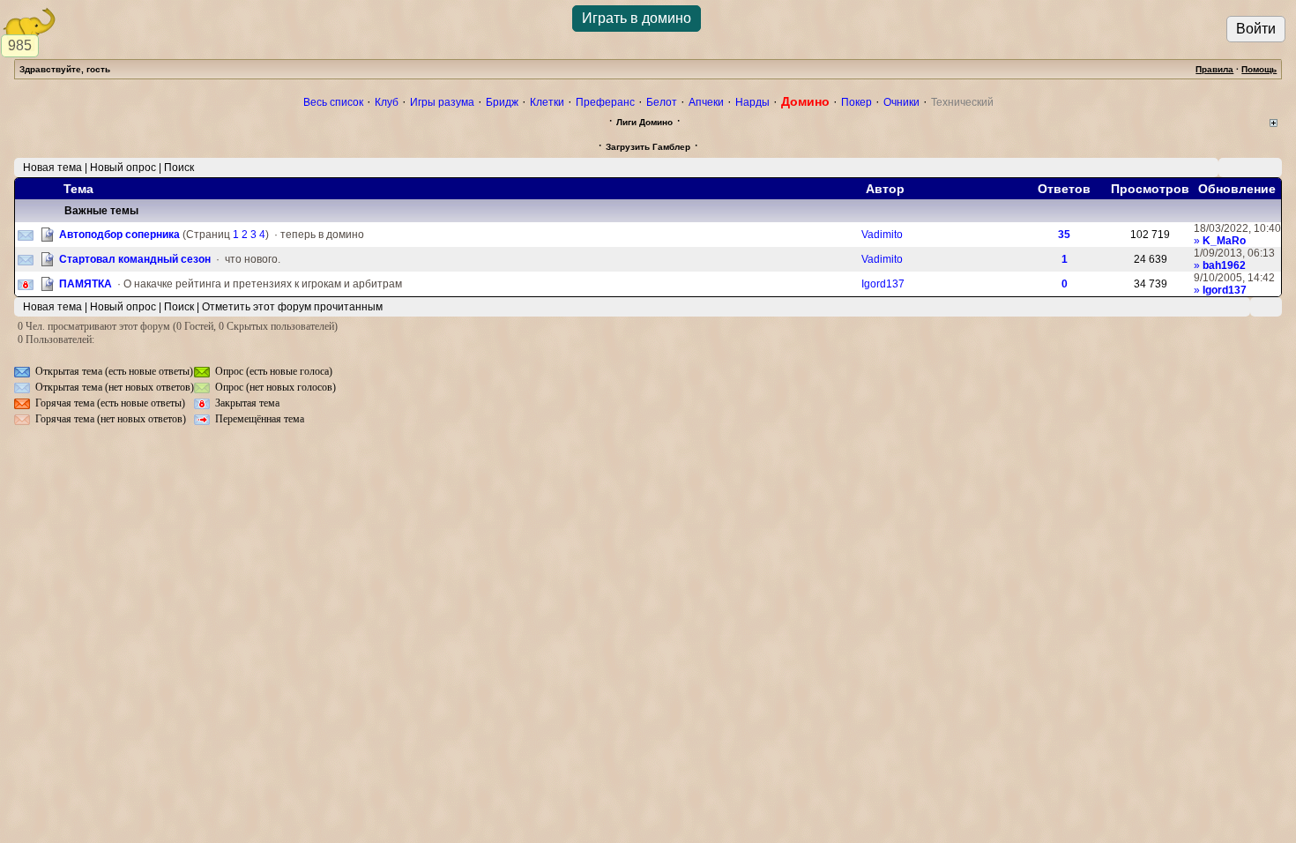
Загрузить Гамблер (648, 147)
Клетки (547, 102)
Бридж (502, 102)
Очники (901, 102)
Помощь (1259, 69)
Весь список (333, 102)
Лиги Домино (644, 122)
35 (1064, 234)
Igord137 (883, 284)
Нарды (752, 102)
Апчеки (706, 102)
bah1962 (1224, 265)
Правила (1214, 69)
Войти (1256, 28)
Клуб (386, 102)
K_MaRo (1224, 241)
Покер (856, 102)
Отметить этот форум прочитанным (292, 307)
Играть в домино (636, 18)
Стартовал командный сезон (135, 259)
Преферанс (605, 102)
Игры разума (442, 102)
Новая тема (52, 167)
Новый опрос (123, 167)
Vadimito (882, 234)
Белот (661, 102)
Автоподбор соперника (119, 234)
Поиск (179, 167)
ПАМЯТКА (85, 284)
